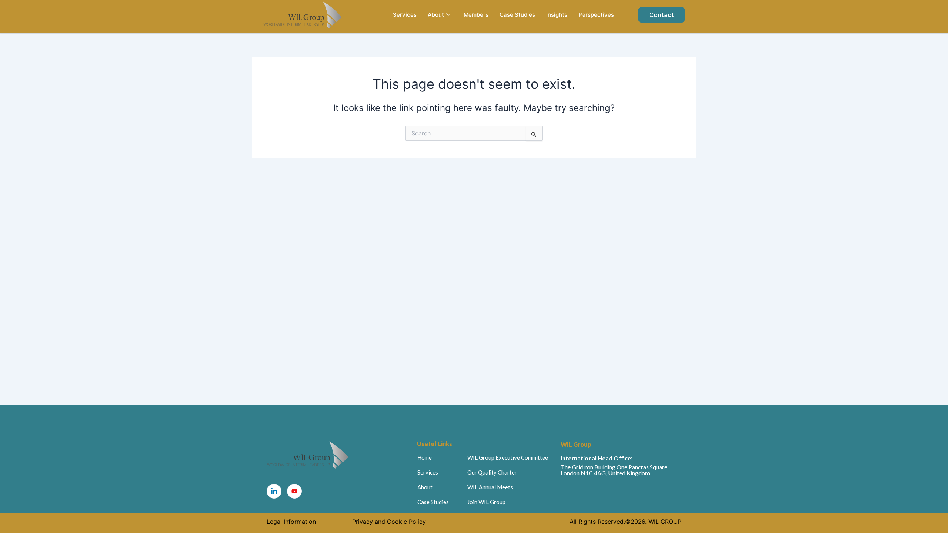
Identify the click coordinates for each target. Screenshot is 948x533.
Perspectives (596, 14)
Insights (556, 14)
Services (405, 14)
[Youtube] (294, 491)
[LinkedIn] (274, 491)
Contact (661, 15)
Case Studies (517, 14)
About (436, 14)
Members (476, 14)
